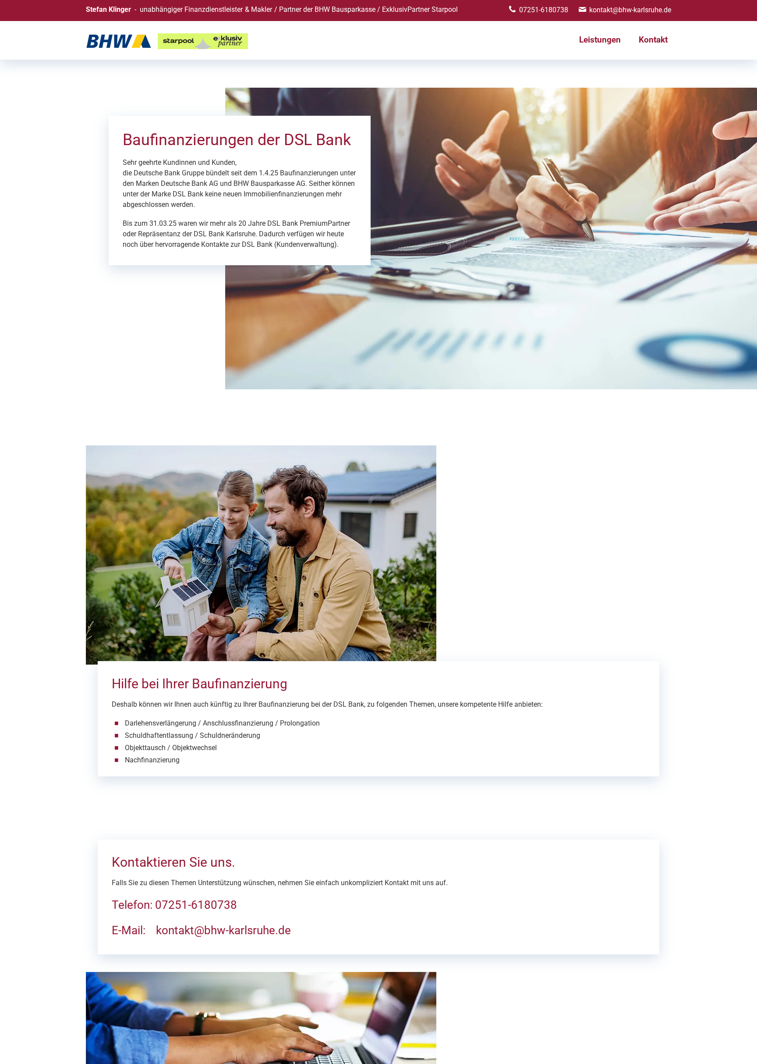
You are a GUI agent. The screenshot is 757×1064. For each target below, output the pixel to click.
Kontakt (653, 40)
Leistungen (600, 40)
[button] (744, 1051)
